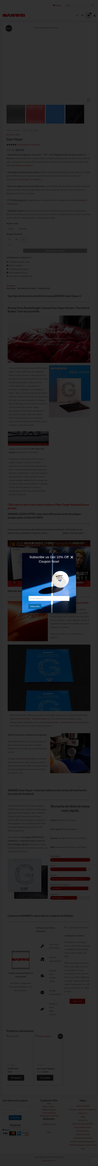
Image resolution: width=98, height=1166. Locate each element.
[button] (72, 557)
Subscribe (35, 606)
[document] (49, 583)
